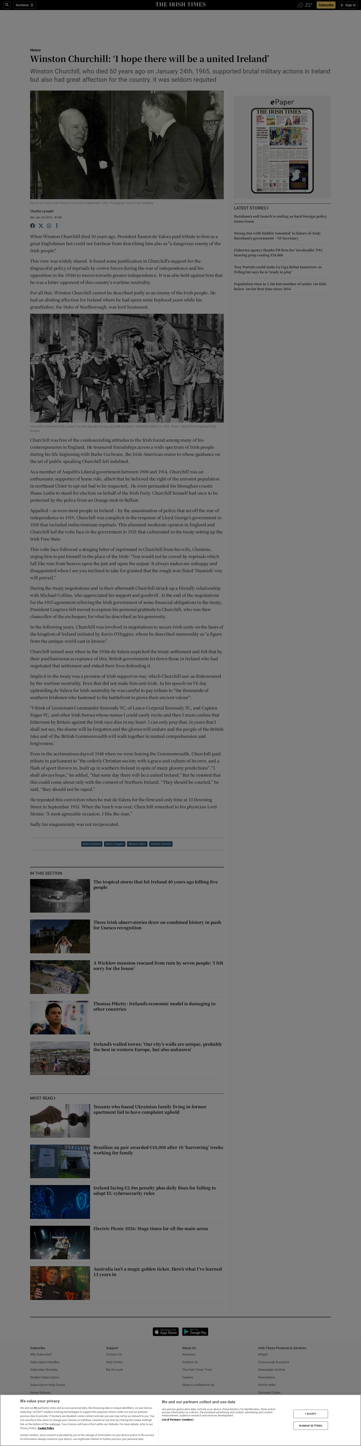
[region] (180, 1420)
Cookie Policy (46, 1428)
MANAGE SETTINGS (310, 1425)
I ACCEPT (310, 1413)
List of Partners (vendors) (177, 1419)
